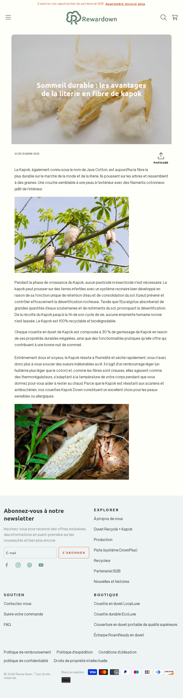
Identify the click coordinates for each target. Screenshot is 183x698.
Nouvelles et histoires (111, 581)
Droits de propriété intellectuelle (80, 660)
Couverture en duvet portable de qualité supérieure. (136, 624)
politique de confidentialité (26, 660)
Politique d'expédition (75, 652)
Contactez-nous (17, 603)
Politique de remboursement (27, 652)
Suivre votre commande (23, 614)
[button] (8, 17)
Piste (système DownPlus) (115, 550)
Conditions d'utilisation (117, 652)
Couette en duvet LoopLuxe (117, 603)
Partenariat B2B (107, 571)
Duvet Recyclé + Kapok (113, 529)
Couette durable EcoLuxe (115, 614)
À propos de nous (108, 518)
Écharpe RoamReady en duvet (119, 635)
